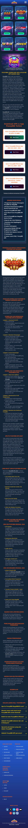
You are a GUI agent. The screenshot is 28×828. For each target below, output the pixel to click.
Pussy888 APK (6, 112)
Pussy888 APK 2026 (13, 470)
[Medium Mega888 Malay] (20, 809)
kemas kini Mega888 (15, 571)
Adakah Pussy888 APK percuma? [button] (11, 733)
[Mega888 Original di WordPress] (14, 813)
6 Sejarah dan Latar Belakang (12, 220)
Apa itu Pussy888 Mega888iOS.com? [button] (12, 706)
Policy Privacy (12, 824)
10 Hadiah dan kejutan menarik (13, 232)
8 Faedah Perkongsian (10, 226)
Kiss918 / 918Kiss (9, 653)
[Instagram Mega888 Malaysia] (17, 809)
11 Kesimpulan (8, 234)
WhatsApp (7, 18)
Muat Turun (16, 137)
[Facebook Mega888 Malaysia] (7, 809)
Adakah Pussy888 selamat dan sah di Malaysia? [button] (12, 722)
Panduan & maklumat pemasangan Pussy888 (14, 193)
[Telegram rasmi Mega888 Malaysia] (14, 809)
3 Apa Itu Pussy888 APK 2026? (12, 210)
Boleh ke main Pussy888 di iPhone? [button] (12, 716)
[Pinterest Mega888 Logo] (10, 813)
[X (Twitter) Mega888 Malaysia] (10, 809)
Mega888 (7, 107)
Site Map (17, 824)
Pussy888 (5, 76)
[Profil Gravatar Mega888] (17, 813)
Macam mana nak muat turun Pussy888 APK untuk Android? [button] (11, 711)
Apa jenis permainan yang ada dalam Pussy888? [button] (11, 728)
